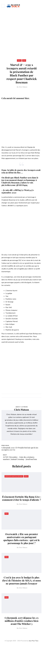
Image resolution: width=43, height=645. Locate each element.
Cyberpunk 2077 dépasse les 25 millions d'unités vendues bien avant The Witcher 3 (21, 620)
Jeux (19, 60)
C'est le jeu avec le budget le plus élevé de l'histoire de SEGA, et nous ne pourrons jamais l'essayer (21, 580)
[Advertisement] (21, 33)
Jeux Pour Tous (33, 641)
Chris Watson (23, 87)
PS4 (24, 60)
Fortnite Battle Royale (13, 476)
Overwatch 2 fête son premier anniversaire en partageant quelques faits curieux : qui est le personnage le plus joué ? (21, 538)
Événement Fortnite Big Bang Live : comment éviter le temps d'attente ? (21, 498)
